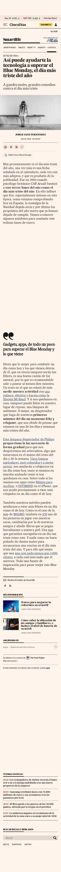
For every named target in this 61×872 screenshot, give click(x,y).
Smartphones (10, 48)
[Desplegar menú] (5, 25)
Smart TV (31, 48)
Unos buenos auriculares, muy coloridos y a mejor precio (28, 462)
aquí (48, 668)
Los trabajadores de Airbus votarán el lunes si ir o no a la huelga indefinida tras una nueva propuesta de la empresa (30, 782)
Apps (5, 647)
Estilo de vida (10, 56)
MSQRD (18, 514)
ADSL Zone (50, 40)
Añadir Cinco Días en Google (19, 155)
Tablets (21, 48)
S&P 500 (27, 18)
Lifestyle (52, 48)
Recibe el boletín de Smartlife (21, 580)
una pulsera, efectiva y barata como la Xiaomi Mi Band (26, 395)
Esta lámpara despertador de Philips (28, 439)
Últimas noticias (13, 774)
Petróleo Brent (50, 18)
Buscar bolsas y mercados (18, 829)
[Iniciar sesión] (56, 24)
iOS (44, 514)
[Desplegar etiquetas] (56, 647)
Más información (10, 661)
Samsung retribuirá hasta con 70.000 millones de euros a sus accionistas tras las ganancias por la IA (26, 795)
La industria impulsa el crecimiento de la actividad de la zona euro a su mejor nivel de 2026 (29, 815)
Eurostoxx (16, 844)
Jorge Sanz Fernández (30, 134)
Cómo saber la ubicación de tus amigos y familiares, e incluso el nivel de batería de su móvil (39, 624)
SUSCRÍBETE (46, 25)
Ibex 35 (8, 18)
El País (54, 31)
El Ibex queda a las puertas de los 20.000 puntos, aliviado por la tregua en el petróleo (28, 805)
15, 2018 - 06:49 (30, 139)
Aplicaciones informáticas (22, 647)
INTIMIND (25, 486)
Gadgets (41, 48)
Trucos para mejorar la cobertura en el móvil (36, 604)
